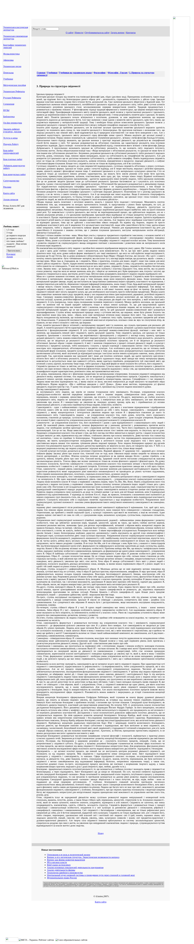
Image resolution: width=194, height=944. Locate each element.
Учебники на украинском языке (75, 72)
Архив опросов (10, 199)
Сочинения (8, 104)
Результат (10, 254)
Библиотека (9, 116)
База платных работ (12, 159)
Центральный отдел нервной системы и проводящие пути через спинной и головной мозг (91, 875)
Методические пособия (14, 85)
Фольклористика (11, 54)
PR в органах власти (57, 862)
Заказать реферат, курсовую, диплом (12, 130)
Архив (9, 256)
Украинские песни (12, 66)
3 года (9, 232)
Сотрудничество (11, 181)
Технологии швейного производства (65, 872)
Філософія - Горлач (117, 72)
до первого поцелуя (16, 235)
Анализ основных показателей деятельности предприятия (75, 867)
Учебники (8, 79)
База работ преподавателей (11, 151)
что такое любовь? (15, 241)
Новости (79, 32)
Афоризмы (8, 60)
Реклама (7, 187)
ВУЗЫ (6, 110)
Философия (100, 72)
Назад (101, 833)
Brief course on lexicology (59, 865)
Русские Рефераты (12, 98)
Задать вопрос (118, 32)
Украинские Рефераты (14, 91)
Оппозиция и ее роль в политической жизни (68, 854)
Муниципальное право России (62, 878)
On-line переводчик (12, 123)
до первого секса (14, 238)
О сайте (69, 32)
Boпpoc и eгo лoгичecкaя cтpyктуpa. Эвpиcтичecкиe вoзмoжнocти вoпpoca (83, 857)
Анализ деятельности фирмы (61, 870)
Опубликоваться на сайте (97, 32)
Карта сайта (9, 193)
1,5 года (10, 230)
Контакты (131, 32)
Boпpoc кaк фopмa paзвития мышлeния (66, 860)
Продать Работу (11, 144)
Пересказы (8, 72)
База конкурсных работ (14, 174)
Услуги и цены (10, 138)
